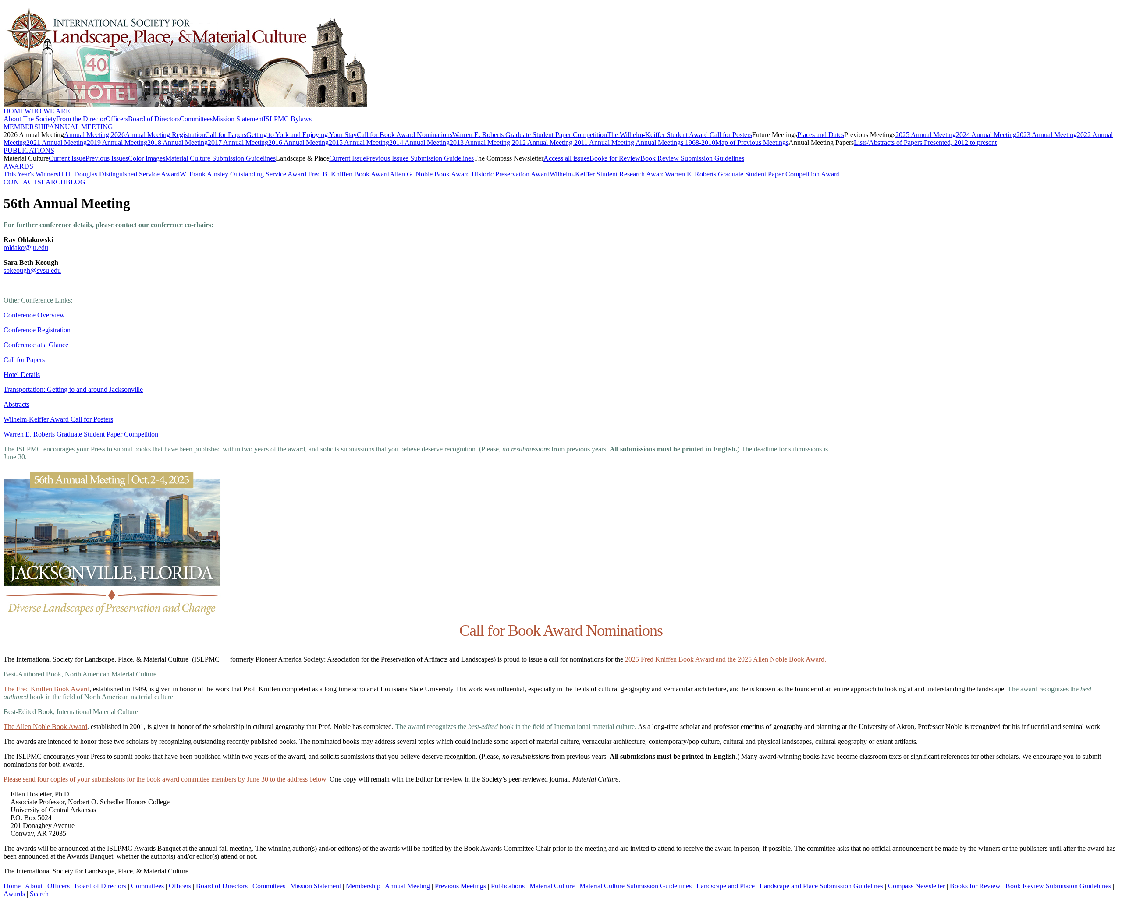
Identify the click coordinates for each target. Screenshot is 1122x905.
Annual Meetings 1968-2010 (675, 142)
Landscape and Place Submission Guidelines (821, 886)
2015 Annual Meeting (359, 142)
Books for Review (614, 158)
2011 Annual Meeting (605, 142)
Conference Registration (37, 330)
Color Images (146, 158)
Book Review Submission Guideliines (1058, 886)
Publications (508, 886)
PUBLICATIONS (29, 150)
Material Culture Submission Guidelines (220, 158)
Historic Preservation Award (511, 174)
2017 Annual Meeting (238, 142)
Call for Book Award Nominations (404, 134)
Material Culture (552, 886)
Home (12, 886)
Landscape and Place (726, 886)
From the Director (81, 119)
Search (39, 894)
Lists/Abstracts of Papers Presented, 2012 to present (925, 142)
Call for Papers (225, 134)
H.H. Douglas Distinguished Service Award (119, 174)
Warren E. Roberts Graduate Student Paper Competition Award (752, 174)
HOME (14, 111)
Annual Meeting (407, 886)
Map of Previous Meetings (751, 142)
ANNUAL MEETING (81, 126)
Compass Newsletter (916, 886)
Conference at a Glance (36, 345)
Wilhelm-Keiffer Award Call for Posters (58, 419)
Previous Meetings (460, 886)
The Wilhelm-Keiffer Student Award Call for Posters (679, 134)
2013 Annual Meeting (481, 142)
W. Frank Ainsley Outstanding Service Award (244, 174)
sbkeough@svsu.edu (32, 270)
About (34, 886)
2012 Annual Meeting (543, 142)
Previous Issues (106, 158)
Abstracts (16, 404)
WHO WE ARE (47, 111)
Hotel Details (22, 374)
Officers (117, 119)
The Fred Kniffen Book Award (46, 689)
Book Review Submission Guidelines (692, 158)
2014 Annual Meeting (419, 142)
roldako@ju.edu (26, 247)
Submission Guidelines (441, 158)
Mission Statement (238, 119)
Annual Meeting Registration (165, 134)
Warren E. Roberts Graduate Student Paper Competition (529, 134)
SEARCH (51, 182)
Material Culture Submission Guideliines (635, 886)
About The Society (30, 119)
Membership (363, 886)
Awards (14, 894)
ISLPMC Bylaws (287, 119)
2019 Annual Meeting (117, 142)
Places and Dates (820, 134)
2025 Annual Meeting (925, 134)
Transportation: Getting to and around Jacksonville (73, 389)
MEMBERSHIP (26, 126)
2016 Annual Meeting (298, 142)
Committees (196, 119)
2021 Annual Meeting (56, 142)
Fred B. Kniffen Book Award (349, 174)
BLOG (75, 182)
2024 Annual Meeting (986, 134)
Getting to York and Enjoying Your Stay (301, 134)
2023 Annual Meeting (1046, 134)
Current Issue (67, 158)
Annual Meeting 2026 (94, 134)
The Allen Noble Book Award (45, 726)
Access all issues (566, 158)
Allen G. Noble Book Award (431, 174)
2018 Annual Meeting (177, 142)
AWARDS (18, 166)
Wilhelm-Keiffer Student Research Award (607, 174)
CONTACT (20, 182)
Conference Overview (34, 315)
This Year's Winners (31, 174)
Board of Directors (154, 119)
